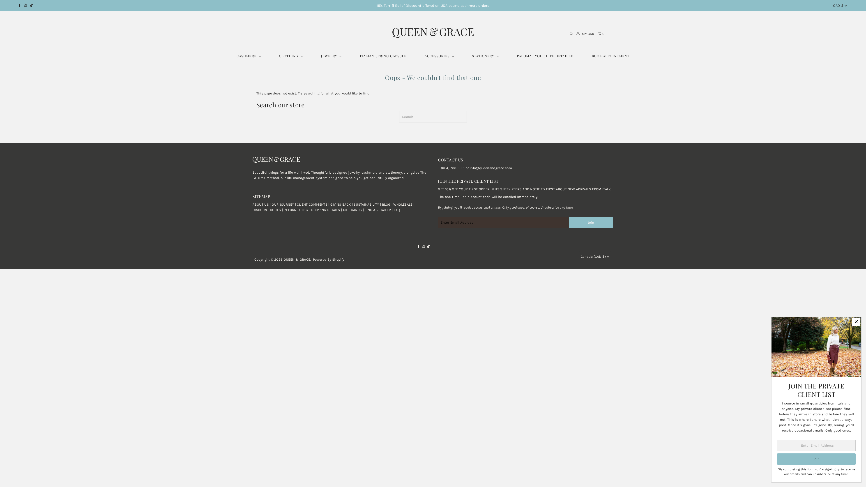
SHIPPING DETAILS (325, 210)
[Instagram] (25, 5)
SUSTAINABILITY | (368, 204)
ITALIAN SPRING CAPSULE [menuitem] (383, 56)
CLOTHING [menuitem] (289, 56)
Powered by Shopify (328, 259)
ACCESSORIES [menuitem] (438, 56)
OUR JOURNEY (283, 204)
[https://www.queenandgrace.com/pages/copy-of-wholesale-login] (283, 210)
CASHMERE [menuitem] (247, 56)
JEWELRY (329, 56)
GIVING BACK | (342, 204)
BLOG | (388, 204)
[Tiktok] (31, 5)
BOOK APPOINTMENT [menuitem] (610, 56)
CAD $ (838, 5)
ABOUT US (261, 204)
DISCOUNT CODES (267, 210)
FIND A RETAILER (378, 210)
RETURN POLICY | (297, 210)
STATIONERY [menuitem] (483, 56)
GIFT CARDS (352, 210)
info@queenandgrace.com (491, 168)
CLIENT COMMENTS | (313, 204)
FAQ (397, 210)
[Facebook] (20, 5)
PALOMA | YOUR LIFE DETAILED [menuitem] (545, 56)
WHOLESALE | (403, 204)
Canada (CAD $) (594, 257)
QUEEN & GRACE (297, 259)
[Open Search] (571, 34)
